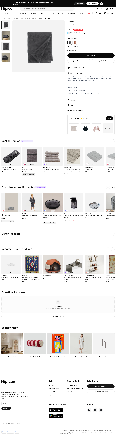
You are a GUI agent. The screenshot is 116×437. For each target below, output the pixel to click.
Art (14, 13)
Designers (110, 13)
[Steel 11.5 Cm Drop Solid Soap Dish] (94, 202)
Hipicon (3, 18)
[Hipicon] (7, 9)
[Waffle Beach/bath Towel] (11, 156)
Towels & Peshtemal (25, 18)
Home (6, 13)
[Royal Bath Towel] (32, 156)
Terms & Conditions (54, 388)
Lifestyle (51, 13)
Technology (71, 13)
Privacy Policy (52, 392)
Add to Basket (91, 55)
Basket (111, 8)
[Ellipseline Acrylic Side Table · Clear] (94, 264)
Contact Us (70, 392)
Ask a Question (59, 316)
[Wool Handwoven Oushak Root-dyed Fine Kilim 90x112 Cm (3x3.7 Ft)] (32, 264)
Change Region (79, 3)
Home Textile (15, 18)
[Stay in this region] (101, 3)
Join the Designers (100, 386)
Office (60, 13)
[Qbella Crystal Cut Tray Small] (11, 264)
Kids (81, 13)
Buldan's (41, 18)
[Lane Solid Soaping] (11, 202)
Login (100, 8)
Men (41, 13)
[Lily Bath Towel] (94, 156)
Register (5, 408)
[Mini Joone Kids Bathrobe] (32, 202)
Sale (88, 13)
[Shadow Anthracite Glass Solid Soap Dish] (53, 202)
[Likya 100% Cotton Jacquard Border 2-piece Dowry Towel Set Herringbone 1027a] (73, 156)
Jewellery (22, 13)
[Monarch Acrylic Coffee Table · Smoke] (73, 264)
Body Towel (34, 18)
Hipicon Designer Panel (101, 391)
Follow (109, 118)
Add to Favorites (80, 61)
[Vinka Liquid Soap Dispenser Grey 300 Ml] (73, 202)
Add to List (104, 61)
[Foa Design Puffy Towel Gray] (53, 156)
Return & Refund (72, 385)
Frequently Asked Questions (75, 388)
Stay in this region (92, 3)
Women (33, 13)
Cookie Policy (52, 395)
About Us (51, 385)
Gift (99, 13)
